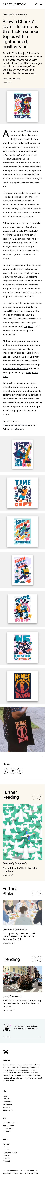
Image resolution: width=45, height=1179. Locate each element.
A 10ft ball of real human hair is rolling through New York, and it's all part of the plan (22, 1003)
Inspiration (8, 15)
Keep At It (28, 326)
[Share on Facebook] (19, 771)
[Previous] (33, 797)
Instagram (18, 429)
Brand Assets (8, 1110)
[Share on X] (5, 771)
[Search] (36, 4)
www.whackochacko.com (15, 425)
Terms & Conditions (10, 1123)
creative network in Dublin (15, 368)
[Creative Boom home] (14, 4)
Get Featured (8, 1104)
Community (7, 1102)
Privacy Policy (8, 1126)
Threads (6, 1158)
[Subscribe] (40, 1036)
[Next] (39, 797)
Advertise (6, 1107)
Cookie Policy (8, 1128)
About (5, 1096)
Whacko (27, 131)
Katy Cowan (16, 78)
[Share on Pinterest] (12, 771)
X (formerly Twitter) (10, 1152)
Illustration (20, 15)
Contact (6, 1099)
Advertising (16, 996)
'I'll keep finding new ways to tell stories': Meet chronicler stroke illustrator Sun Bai (19, 936)
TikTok (5, 1147)
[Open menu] (41, 4)
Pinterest (6, 1161)
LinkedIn (6, 1155)
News (6, 996)
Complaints (7, 1131)
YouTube (6, 1150)
